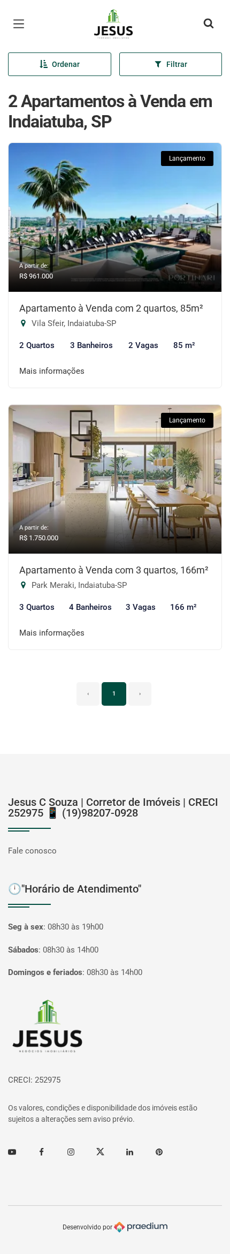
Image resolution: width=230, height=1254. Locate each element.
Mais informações (52, 371)
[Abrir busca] (208, 24)
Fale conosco (32, 851)
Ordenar (66, 64)
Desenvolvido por (88, 1226)
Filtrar (176, 64)
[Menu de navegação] (21, 24)
